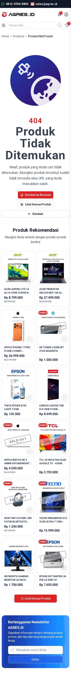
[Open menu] (3, 25)
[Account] (66, 14)
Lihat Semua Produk (38, 204)
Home (5, 36)
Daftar (35, 659)
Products (18, 36)
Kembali (38, 213)
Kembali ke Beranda (38, 194)
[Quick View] (29, 281)
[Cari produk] (59, 25)
